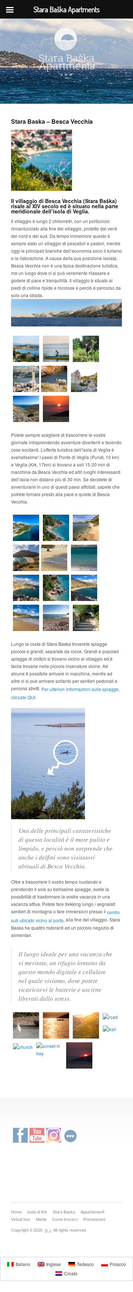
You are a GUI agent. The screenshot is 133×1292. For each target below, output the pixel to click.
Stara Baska (64, 1212)
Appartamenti (92, 1212)
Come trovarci (65, 1219)
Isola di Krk (37, 1212)
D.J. (48, 1231)
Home (16, 1212)
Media (41, 1219)
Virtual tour (20, 1219)
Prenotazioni (94, 1219)
